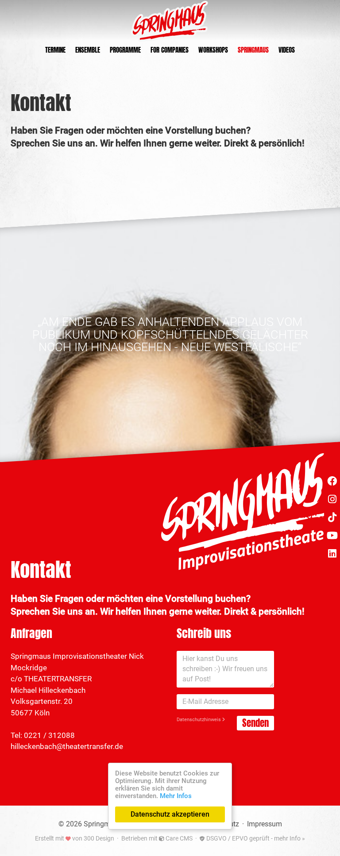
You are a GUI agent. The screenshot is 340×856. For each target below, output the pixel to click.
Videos (286, 50)
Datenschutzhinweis (199, 719)
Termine (55, 50)
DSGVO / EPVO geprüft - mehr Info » (255, 838)
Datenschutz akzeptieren (170, 814)
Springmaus (253, 50)
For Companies (170, 50)
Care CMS (178, 838)
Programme (125, 50)
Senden (255, 723)
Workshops (213, 50)
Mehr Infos (176, 796)
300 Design (99, 838)
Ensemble (87, 50)
